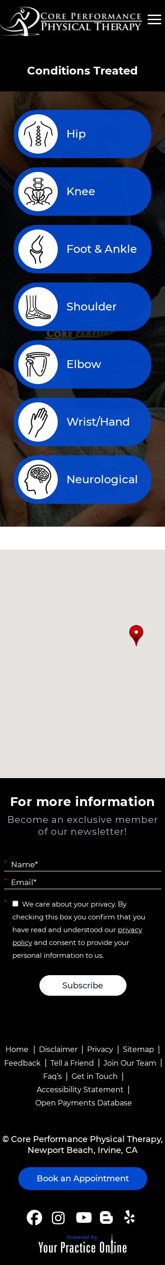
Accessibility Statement (80, 1089)
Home (17, 1049)
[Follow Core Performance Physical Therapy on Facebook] (34, 1217)
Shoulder (91, 306)
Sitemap (138, 1049)
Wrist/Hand (98, 421)
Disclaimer (58, 1049)
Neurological (102, 479)
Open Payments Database (83, 1103)
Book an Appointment (83, 1179)
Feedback (22, 1063)
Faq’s (52, 1076)
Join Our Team (130, 1063)
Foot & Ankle (101, 249)
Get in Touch (95, 1076)
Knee (80, 191)
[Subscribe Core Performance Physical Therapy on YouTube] (83, 1217)
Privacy (100, 1049)
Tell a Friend (72, 1063)
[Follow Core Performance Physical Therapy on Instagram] (57, 1217)
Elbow (83, 364)
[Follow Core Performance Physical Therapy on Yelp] (131, 1217)
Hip (76, 133)
